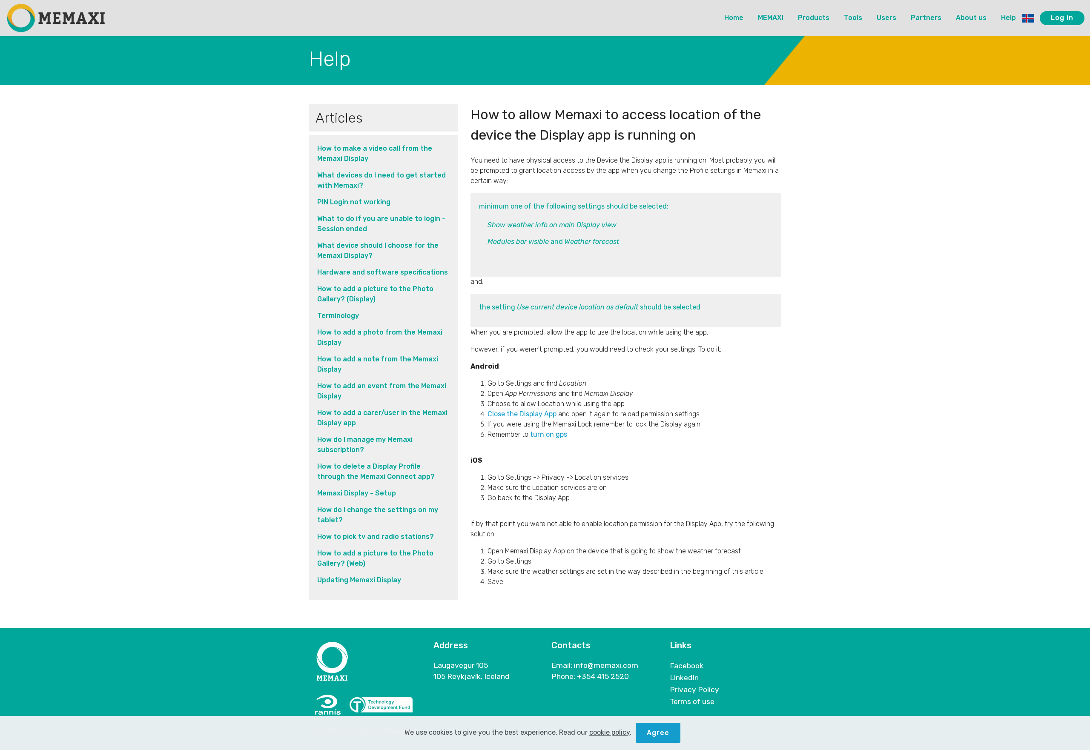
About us (971, 18)
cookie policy (609, 732)
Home (733, 18)
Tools (853, 18)
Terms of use (692, 701)
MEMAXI (770, 18)
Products (813, 18)
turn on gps (548, 434)
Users (886, 18)
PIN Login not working (353, 202)
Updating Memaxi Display (359, 580)
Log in (1062, 18)
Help (1008, 18)
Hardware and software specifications (382, 272)
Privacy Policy (694, 689)
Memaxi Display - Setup (356, 493)
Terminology (338, 316)
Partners (926, 18)
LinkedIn (684, 677)
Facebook (686, 665)
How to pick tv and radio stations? (375, 536)
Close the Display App (522, 414)
